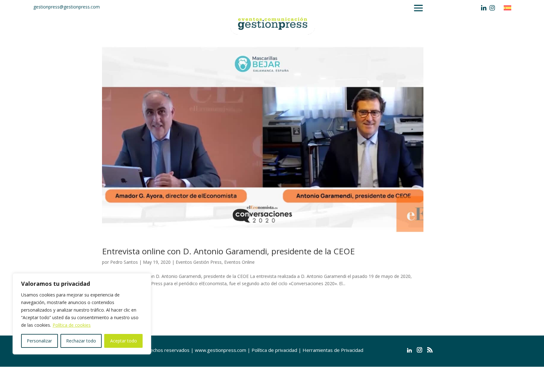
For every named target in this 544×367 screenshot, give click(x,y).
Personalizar (39, 341)
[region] (82, 313)
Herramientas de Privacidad (333, 350)
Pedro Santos (124, 262)
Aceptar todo (123, 341)
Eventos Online (239, 262)
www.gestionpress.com (220, 350)
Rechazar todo (81, 341)
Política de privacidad (274, 350)
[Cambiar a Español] (509, 7)
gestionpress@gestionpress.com (66, 7)
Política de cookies (72, 325)
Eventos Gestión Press (199, 262)
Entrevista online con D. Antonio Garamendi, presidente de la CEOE (228, 251)
